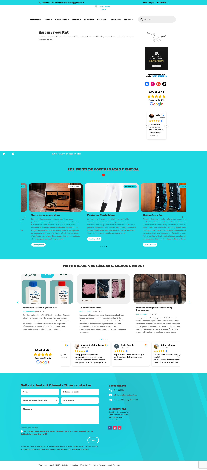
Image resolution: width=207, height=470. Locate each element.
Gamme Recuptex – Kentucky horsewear (154, 309)
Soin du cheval (61, 20)
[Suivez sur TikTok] (119, 428)
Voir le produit (30, 244)
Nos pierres (101, 20)
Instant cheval (36, 20)
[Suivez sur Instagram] (115, 428)
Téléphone (45, 2)
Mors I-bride (89, 20)
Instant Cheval (29, 311)
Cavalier (75, 20)
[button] (166, 125)
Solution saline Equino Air (40, 307)
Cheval (47, 20)
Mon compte (148, 2)
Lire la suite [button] (153, 136)
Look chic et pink (90, 307)
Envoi (93, 440)
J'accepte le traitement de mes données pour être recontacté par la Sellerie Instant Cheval (57, 432)
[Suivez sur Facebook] (110, 428)
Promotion (116, 20)
